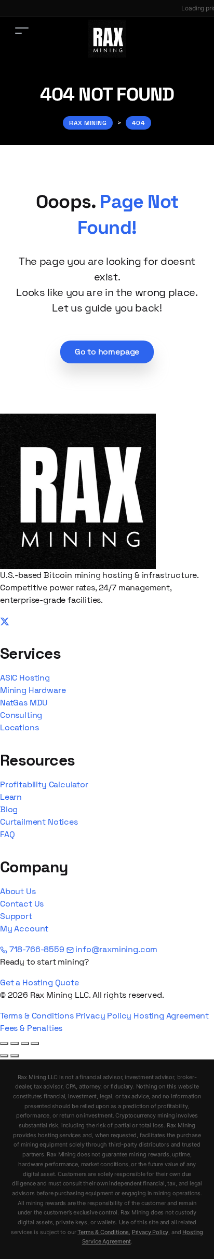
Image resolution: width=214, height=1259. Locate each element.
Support (16, 916)
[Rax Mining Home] (78, 490)
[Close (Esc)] (35, 1043)
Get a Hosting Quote (39, 982)
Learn (11, 796)
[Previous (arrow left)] (4, 1055)
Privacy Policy (104, 1015)
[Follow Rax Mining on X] (4, 620)
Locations (19, 727)
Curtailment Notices (39, 821)
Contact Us (22, 903)
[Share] (25, 1043)
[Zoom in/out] (4, 1043)
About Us (18, 891)
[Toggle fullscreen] (14, 1043)
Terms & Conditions (37, 1015)
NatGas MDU (24, 702)
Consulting (21, 715)
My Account (24, 928)
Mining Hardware (32, 690)
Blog (9, 809)
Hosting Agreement (171, 1015)
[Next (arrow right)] (14, 1055)
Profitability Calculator (44, 784)
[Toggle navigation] (21, 30)
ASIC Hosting (25, 677)
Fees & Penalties (31, 1028)
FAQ (7, 834)
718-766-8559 (36, 949)
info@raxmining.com (116, 949)
